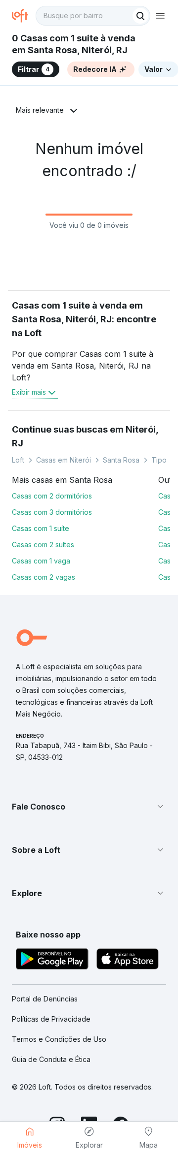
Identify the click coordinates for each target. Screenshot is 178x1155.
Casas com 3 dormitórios (52, 512)
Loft (18, 460)
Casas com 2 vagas (43, 577)
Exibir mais (29, 392)
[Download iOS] (127, 960)
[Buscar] (140, 16)
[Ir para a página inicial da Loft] (24, 16)
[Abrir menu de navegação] (160, 16)
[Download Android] (52, 960)
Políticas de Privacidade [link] (51, 1019)
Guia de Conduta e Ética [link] (51, 1059)
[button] (89, 806)
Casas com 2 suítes (43, 544)
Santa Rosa (121, 460)
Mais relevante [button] (40, 110)
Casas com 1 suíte (40, 528)
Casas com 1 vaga (41, 561)
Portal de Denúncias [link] (45, 999)
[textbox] (93, 16)
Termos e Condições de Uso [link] (59, 1039)
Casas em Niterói (63, 460)
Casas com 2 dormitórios (52, 496)
